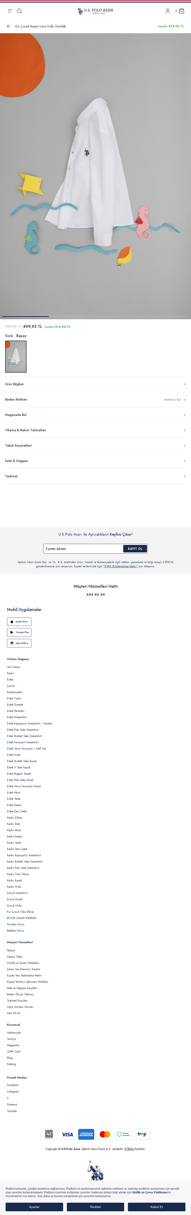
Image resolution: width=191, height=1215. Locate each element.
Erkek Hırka (13, 755)
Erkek (10, 679)
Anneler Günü (15, 924)
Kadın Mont (14, 830)
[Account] (168, 11)
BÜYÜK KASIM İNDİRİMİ (21, 918)
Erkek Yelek (13, 799)
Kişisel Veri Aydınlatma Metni (24, 975)
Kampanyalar (14, 692)
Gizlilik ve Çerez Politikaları (23, 963)
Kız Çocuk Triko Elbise (20, 912)
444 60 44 (95, 594)
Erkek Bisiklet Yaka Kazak (22, 761)
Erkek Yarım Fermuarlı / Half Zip (26, 749)
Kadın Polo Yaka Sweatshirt (23, 868)
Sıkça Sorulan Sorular (20, 1007)
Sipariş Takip (14, 957)
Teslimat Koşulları (17, 1001)
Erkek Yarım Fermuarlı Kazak (24, 786)
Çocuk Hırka (14, 905)
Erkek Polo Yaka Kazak (20, 780)
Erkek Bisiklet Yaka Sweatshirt (24, 736)
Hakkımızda (14, 1033)
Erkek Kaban (14, 805)
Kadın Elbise (14, 818)
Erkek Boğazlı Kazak (19, 774)
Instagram (13, 1091)
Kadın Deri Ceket (17, 849)
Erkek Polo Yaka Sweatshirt (22, 730)
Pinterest (12, 1104)
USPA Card (13, 1051)
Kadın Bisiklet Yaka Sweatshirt (24, 862)
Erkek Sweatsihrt (16, 717)
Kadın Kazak (14, 880)
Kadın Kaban (15, 836)
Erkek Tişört (14, 698)
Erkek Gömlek (15, 705)
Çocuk (10, 686)
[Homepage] (95, 11)
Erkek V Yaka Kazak (18, 767)
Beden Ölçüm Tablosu (20, 994)
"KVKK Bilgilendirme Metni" (120, 566)
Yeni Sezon (13, 667)
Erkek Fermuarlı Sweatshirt (22, 742)
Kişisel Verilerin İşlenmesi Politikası (27, 982)
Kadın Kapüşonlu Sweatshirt (24, 855)
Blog (10, 1058)
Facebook (12, 1085)
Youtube (12, 1111)
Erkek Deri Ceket (17, 811)
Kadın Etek (13, 824)
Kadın (10, 673)
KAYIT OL (135, 548)
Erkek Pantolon (15, 711)
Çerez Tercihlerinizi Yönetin (23, 969)
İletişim (11, 950)
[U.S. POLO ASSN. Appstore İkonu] (95, 621)
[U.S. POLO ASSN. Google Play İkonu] (95, 632)
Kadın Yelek (14, 843)
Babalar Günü (15, 931)
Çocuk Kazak (14, 899)
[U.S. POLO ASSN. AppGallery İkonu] (95, 643)
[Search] (19, 11)
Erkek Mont (13, 792)
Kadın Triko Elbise (18, 874)
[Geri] (9, 26)
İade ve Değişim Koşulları (22, 988)
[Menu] (10, 11)
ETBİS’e (130, 1149)
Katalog (11, 1064)
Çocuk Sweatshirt (17, 893)
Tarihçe (11, 1039)
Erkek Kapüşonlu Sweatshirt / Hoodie (29, 723)
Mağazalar (13, 1045)
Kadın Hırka (14, 887)
